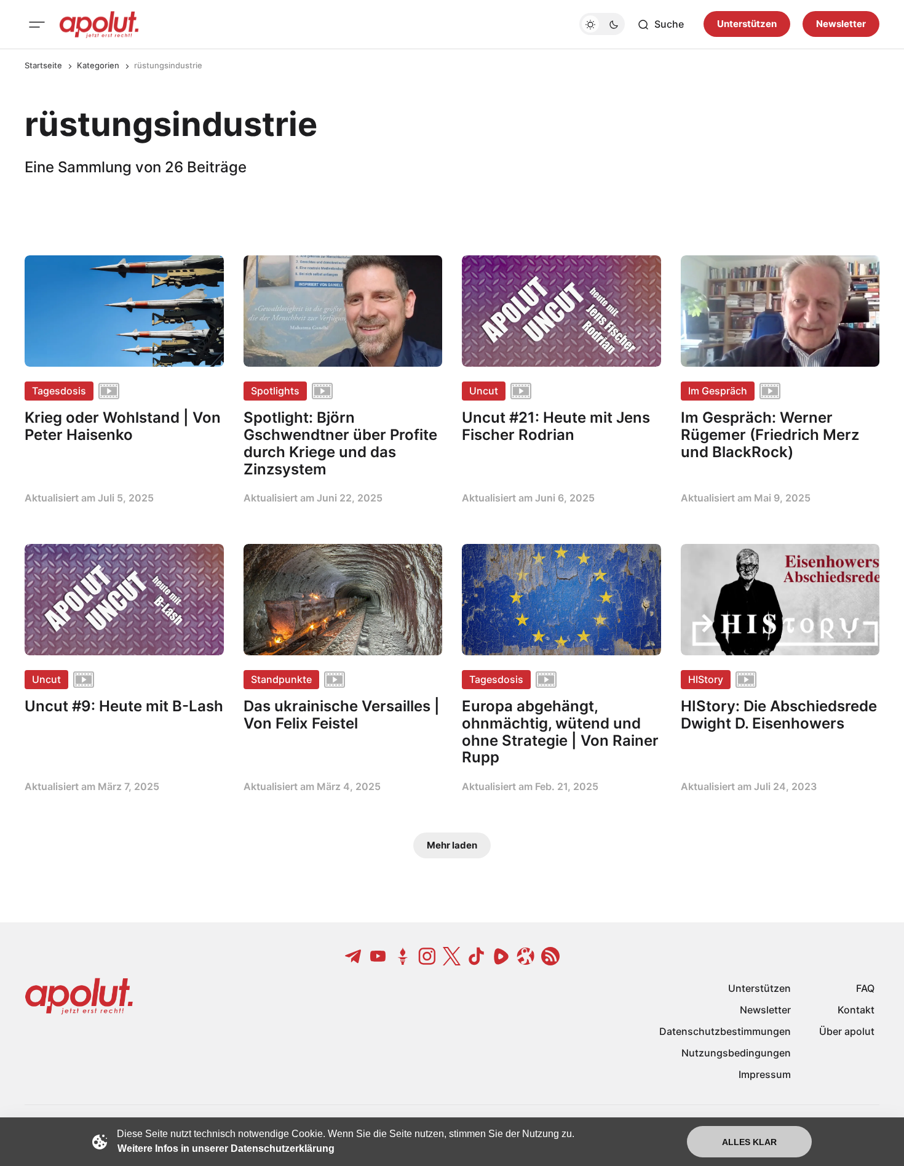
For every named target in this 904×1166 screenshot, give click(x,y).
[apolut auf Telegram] (353, 956)
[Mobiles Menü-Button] (37, 24)
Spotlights (275, 391)
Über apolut (846, 1031)
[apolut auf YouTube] (378, 956)
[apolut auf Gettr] (403, 956)
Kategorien (98, 65)
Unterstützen (747, 24)
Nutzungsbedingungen (736, 1053)
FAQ (865, 988)
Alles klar (749, 1142)
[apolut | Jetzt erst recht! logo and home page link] (99, 24)
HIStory (705, 679)
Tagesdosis (59, 391)
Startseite (43, 65)
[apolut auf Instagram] (427, 956)
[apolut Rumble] (501, 956)
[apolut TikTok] (476, 956)
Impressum (765, 1074)
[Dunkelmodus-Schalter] (602, 25)
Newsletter (841, 24)
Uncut (483, 391)
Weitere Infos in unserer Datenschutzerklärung (226, 1148)
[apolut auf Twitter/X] (452, 956)
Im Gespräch (717, 391)
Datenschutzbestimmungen (725, 1031)
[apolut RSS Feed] (550, 956)
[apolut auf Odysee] (526, 956)
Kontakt (856, 1010)
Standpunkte (281, 679)
